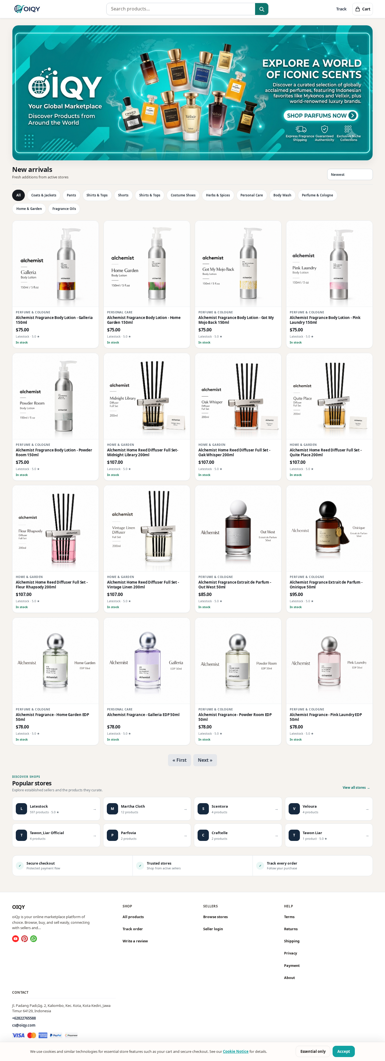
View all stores (356, 787)
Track (341, 9)
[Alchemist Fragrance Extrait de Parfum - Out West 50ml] (238, 528)
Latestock (22, 337)
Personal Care (251, 195)
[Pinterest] (24, 938)
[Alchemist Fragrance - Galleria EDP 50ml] (147, 661)
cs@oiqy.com (24, 1025)
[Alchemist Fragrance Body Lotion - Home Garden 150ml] (147, 264)
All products (133, 916)
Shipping (292, 941)
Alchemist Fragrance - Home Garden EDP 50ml (52, 717)
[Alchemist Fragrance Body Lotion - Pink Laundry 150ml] (329, 264)
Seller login (213, 929)
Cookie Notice (236, 1051)
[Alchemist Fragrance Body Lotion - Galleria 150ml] (55, 264)
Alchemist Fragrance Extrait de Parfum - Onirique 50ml (326, 585)
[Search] (261, 9)
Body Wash (282, 195)
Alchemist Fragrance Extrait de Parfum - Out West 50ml (234, 585)
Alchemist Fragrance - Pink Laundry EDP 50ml (326, 717)
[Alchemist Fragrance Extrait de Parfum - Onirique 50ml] (329, 528)
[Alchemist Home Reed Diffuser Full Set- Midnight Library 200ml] (147, 396)
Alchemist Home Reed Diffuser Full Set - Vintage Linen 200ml (143, 585)
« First (179, 760)
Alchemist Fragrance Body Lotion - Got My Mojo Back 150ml (236, 320)
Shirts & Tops (97, 195)
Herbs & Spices (218, 195)
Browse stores (215, 916)
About (289, 977)
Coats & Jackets (43, 195)
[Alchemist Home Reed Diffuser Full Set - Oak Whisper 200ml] (238, 396)
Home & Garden (29, 209)
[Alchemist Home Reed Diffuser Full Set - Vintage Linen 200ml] (147, 528)
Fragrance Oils (64, 209)
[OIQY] (27, 9)
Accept (343, 1051)
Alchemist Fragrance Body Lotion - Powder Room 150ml (54, 452)
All (18, 195)
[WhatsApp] (33, 938)
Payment (292, 965)
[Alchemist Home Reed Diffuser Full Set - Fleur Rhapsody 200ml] (55, 528)
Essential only (313, 1051)
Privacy (290, 953)
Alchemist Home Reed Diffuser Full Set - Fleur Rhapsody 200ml (52, 585)
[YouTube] (15, 938)
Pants (71, 195)
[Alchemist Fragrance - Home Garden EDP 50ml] (55, 661)
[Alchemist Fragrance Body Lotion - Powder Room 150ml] (55, 396)
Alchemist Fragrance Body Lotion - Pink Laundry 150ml (325, 320)
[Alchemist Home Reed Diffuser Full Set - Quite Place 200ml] (329, 396)
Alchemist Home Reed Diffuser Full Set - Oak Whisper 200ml (234, 452)
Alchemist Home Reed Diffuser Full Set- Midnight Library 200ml (142, 452)
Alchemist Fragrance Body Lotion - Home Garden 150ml (144, 320)
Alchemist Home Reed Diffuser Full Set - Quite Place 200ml (326, 452)
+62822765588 (24, 1017)
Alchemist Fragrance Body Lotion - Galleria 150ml (54, 320)
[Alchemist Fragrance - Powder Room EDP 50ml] (238, 661)
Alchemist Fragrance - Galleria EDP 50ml (143, 714)
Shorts (123, 195)
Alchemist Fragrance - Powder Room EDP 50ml (235, 717)
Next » (205, 760)
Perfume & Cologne (317, 195)
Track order (133, 929)
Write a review (135, 941)
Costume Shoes (183, 195)
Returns (291, 929)
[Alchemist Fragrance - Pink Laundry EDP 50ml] (329, 661)
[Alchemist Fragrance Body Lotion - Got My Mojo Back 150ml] (238, 264)
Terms (289, 916)
